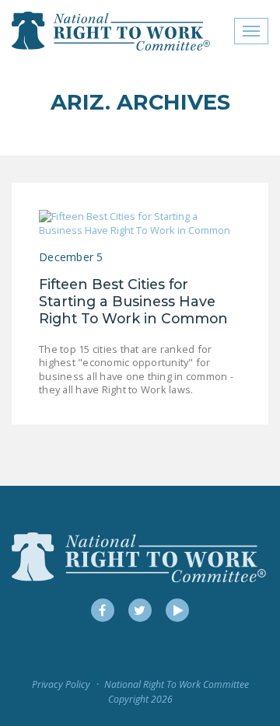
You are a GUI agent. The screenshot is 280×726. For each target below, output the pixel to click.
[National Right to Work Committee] (112, 31)
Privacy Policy (61, 684)
